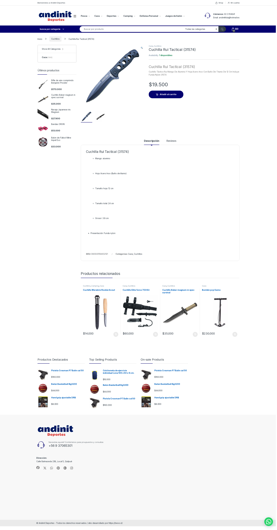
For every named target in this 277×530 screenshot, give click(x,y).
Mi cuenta (235, 3)
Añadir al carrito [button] (115, 334)
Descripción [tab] (151, 141)
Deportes (111, 16)
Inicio (40, 39)
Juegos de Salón (173, 16)
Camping (128, 16)
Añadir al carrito (168, 94)
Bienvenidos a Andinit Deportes (51, 3)
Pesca (84, 16)
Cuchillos (55, 39)
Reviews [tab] (171, 141)
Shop (221, 3)
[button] (142, 48)
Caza (97, 16)
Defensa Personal (149, 16)
